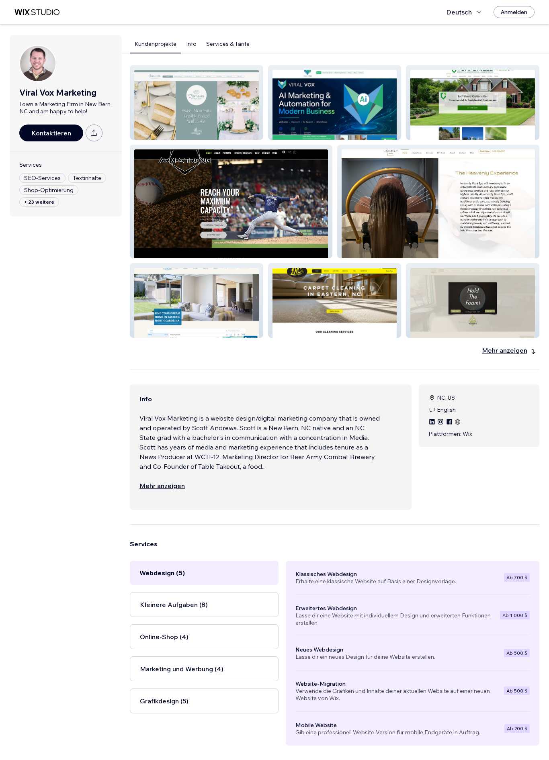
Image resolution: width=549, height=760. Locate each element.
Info (191, 43)
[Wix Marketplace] (36, 12)
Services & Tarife (228, 43)
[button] (196, 102)
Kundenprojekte (155, 43)
